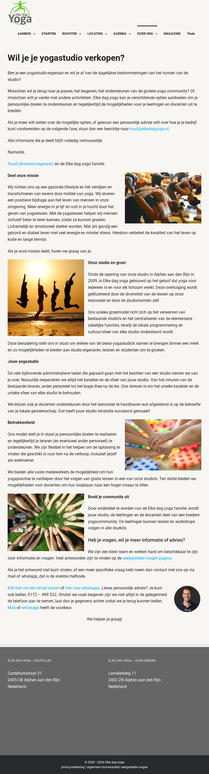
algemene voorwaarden (103, 767)
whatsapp (30, 607)
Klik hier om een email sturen (33, 588)
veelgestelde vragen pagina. (147, 558)
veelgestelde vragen (134, 767)
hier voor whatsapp (82, 588)
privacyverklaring (73, 767)
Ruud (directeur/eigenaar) (31, 163)
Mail (12, 607)
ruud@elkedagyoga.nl (149, 128)
